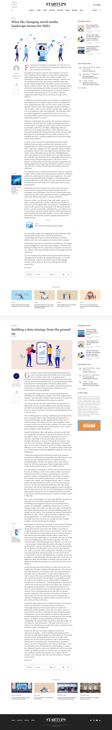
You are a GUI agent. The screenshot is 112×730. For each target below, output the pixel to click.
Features (14, 325)
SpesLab (85, 411)
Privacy (26, 720)
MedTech (82, 406)
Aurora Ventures (96, 396)
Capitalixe (80, 398)
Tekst (85, 412)
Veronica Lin (16, 73)
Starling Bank (91, 411)
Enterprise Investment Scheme (89, 399)
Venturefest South (83, 415)
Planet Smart (90, 409)
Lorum (95, 404)
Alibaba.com (85, 396)
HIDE (94, 401)
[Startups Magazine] (56, 5)
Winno (89, 415)
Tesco (88, 412)
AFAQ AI (80, 396)
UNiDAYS (93, 414)
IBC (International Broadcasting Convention (90, 77)
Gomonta (81, 401)
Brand (13, 18)
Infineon (95, 403)
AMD (90, 396)
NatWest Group (81, 407)
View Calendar (82, 88)
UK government (86, 414)
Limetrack (81, 404)
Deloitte (98, 398)
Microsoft (87, 406)
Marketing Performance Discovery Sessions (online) (91, 83)
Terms (33, 720)
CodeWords (86, 398)
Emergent (80, 399)
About (13, 720)
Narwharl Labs (93, 406)
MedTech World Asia (89, 71)
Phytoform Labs (82, 409)
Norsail (91, 407)
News (65, 695)
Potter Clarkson (97, 409)
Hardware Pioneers (88, 401)
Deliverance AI (92, 398)
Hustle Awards (89, 403)
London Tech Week (88, 404)
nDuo (87, 407)
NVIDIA (95, 407)
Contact (19, 720)
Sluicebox (80, 411)
